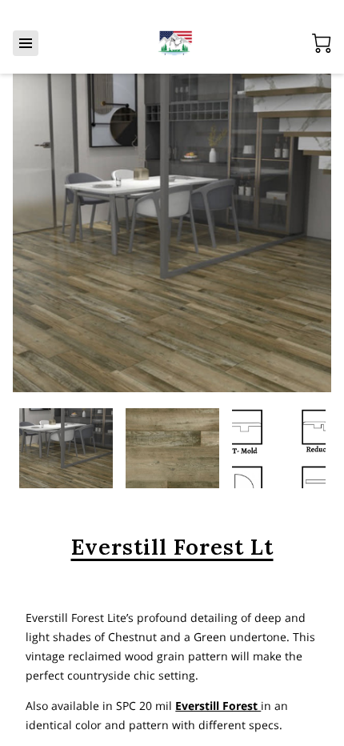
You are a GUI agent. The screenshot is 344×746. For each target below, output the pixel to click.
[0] (321, 43)
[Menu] (25, 43)
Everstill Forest (218, 705)
